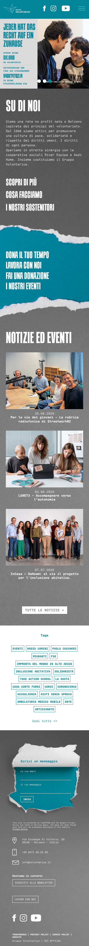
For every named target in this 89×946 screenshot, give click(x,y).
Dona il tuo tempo (27, 255)
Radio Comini (37, 648)
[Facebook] (45, 8)
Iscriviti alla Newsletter (33, 882)
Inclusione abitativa (33, 671)
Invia (27, 799)
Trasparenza (19, 934)
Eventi (18, 648)
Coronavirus (66, 686)
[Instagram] (54, 8)
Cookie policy (60, 934)
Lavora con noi (23, 265)
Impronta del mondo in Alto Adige (44, 664)
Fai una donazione (27, 275)
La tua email (28, 771)
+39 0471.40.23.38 (35, 852)
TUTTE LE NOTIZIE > (44, 609)
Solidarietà (63, 671)
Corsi (48, 686)
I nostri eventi (23, 286)
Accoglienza (26, 694)
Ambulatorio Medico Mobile (38, 701)
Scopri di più (21, 182)
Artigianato (44, 709)
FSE (53, 656)
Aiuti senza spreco (56, 694)
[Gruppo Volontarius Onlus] (17, 8)
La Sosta (62, 679)
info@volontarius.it (36, 862)
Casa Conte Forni (26, 686)
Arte (68, 701)
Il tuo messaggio (31, 784)
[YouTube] (66, 8)
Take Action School (35, 679)
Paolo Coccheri (64, 648)
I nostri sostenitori (30, 207)
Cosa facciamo (24, 194)
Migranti (40, 656)
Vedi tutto (41, 721)
